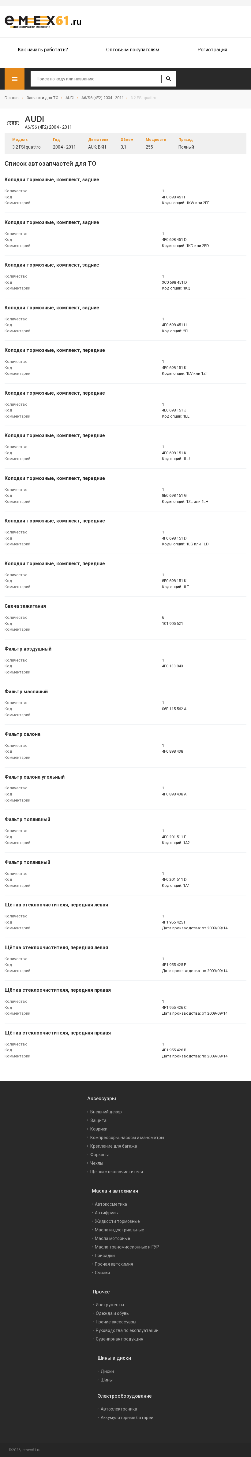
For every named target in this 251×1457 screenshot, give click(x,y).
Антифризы (106, 1212)
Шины (107, 1380)
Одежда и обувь (112, 1313)
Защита (98, 1120)
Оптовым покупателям (132, 50)
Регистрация (212, 50)
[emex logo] (46, 21)
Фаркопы (99, 1154)
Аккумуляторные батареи (127, 1417)
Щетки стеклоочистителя (116, 1171)
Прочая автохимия (114, 1264)
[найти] (168, 79)
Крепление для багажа (113, 1146)
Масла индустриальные (119, 1229)
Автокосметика (111, 1204)
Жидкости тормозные (117, 1221)
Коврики (98, 1129)
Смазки (102, 1272)
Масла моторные (112, 1238)
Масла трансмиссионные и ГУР (127, 1247)
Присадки (105, 1255)
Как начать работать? (43, 50)
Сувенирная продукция (119, 1339)
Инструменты (110, 1304)
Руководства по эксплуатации (127, 1330)
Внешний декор (106, 1111)
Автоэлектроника (119, 1409)
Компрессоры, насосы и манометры (127, 1137)
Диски (107, 1371)
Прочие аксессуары (116, 1321)
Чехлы (96, 1163)
